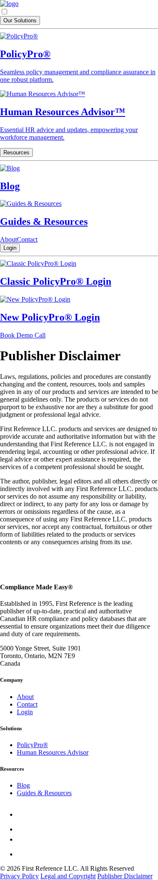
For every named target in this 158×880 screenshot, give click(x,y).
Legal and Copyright (68, 876)
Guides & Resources (44, 792)
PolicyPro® (32, 744)
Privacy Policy (19, 876)
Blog (23, 785)
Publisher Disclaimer (125, 876)
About (8, 239)
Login (9, 248)
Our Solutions (20, 20)
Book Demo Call (23, 335)
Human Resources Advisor (52, 752)
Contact (27, 239)
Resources (16, 152)
